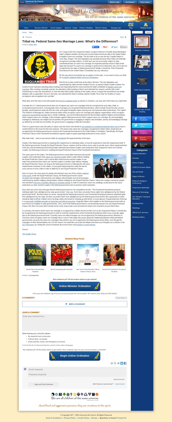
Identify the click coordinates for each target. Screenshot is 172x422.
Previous (28, 37)
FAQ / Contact (145, 2)
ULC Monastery (28, 225)
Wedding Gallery (138, 217)
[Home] (86, 13)
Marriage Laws (116, 28)
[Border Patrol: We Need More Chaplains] (35, 255)
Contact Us (121, 418)
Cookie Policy (83, 418)
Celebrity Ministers (139, 154)
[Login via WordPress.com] (111, 364)
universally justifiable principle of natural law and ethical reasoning (50, 201)
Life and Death (137, 172)
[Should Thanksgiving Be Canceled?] (62, 255)
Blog (130, 28)
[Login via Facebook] (125, 365)
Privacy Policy (69, 418)
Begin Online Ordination (74, 355)
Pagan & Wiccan (138, 176)
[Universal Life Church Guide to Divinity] (75, 397)
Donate (94, 418)
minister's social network (85, 225)
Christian (135, 158)
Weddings (136, 208)
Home (26, 28)
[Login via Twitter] (118, 364)
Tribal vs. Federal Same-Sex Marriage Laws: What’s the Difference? (70, 41)
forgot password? (119, 379)
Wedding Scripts (145, 28)
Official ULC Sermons (140, 212)
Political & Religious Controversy (139, 182)
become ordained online (68, 101)
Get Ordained (130, 2)
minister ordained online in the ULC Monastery (80, 77)
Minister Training (101, 28)
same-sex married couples (56, 157)
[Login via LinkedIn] (121, 364)
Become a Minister (41, 28)
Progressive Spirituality (140, 188)
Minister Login (114, 2)
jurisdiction (62, 138)
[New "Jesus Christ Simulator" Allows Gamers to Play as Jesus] (88, 255)
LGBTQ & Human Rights (141, 167)
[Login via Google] (115, 364)
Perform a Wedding (85, 28)
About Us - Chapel (71, 28)
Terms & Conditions (54, 418)
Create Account (120, 384)
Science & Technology (140, 192)
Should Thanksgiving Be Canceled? (62, 269)
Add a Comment (77, 304)
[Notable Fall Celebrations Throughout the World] (114, 255)
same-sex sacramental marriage (34, 115)
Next (122, 37)
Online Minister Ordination (75, 286)
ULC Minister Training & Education (141, 198)
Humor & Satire (138, 163)
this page (70, 345)
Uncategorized (34, 275)
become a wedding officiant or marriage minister (52, 183)
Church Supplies (56, 28)
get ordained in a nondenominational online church (101, 127)
